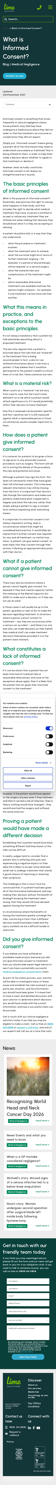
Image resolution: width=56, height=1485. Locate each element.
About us (33, 1385)
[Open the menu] (50, 7)
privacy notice (26, 1352)
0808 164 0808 (17, 1427)
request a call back (27, 1027)
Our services (34, 1388)
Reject (28, 786)
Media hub (33, 1392)
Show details (42, 763)
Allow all (28, 770)
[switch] (49, 736)
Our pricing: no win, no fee (38, 1396)
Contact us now (15, 75)
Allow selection (28, 778)
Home (6, 28)
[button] (6, 19)
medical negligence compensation (22, 971)
